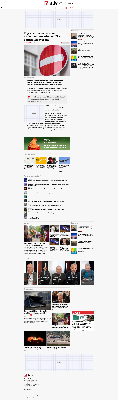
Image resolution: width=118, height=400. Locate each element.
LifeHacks (58, 8)
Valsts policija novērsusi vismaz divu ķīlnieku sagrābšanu (54, 234)
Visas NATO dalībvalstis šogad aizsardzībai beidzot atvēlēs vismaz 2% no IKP (48, 180)
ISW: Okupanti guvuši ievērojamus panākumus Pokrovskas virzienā (46, 201)
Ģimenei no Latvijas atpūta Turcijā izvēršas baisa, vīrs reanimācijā (85, 57)
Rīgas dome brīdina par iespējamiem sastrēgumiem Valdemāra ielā (29, 167)
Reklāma (29, 395)
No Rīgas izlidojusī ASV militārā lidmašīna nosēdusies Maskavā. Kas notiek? (64, 168)
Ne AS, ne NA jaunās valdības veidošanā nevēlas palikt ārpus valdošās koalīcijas (46, 213)
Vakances (61, 395)
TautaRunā (52, 8)
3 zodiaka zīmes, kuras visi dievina (37, 197)
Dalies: (41, 133)
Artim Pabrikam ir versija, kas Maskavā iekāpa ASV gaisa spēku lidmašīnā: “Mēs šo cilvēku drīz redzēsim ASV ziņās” (86, 36)
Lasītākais (75, 31)
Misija (32, 395)
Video (26, 258)
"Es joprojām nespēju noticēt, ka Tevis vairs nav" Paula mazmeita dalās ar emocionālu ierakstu (47, 217)
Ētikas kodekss (56, 395)
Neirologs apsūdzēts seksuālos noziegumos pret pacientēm (54, 248)
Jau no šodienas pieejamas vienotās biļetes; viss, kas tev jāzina (41, 167)
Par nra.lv (25, 395)
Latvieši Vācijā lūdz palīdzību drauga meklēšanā (57, 348)
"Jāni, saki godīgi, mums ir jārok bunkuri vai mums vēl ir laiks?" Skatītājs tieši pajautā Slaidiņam (48, 185)
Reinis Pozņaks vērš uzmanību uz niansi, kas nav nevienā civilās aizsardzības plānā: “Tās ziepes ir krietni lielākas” (86, 66)
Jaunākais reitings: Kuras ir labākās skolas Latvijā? (35, 244)
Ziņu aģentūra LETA (27, 42)
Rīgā (31, 30)
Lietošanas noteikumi (44, 395)
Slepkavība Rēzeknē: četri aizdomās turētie (64, 234)
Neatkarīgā (40, 8)
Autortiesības (50, 395)
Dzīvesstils (46, 8)
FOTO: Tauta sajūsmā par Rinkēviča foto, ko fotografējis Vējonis (44, 205)
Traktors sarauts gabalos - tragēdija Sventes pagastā (32, 348)
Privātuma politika (37, 395)
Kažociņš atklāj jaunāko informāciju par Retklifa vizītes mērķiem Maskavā (65, 248)
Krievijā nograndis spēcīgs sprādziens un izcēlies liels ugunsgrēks (45, 189)
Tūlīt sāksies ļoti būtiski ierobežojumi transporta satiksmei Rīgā (52, 167)
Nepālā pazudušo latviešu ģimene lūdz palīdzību (85, 49)
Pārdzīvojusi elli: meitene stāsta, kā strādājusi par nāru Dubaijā (86, 43)
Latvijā (27, 30)
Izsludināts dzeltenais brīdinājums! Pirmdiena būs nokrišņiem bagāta (46, 209)
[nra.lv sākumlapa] (51, 3)
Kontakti (64, 395)
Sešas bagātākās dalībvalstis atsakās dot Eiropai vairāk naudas (35, 313)
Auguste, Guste (62, 4)
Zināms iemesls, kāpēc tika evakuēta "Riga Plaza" (41, 193)
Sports (63, 8)
